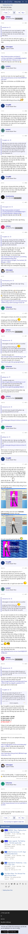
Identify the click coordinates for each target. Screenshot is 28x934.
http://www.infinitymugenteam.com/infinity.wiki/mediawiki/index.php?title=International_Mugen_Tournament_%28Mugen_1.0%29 (14, 259)
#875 (26, 464)
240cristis (7, 877)
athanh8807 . (8, 834)
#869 (26, 276)
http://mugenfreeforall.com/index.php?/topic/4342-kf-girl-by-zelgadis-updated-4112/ (14, 682)
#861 (26, 23)
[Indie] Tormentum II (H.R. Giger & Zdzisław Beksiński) (15, 853)
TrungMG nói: (5, 140)
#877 (26, 594)
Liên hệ (2, 919)
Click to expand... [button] (14, 703)
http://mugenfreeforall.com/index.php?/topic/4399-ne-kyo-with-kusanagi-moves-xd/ (14, 301)
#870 (26, 313)
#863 (26, 72)
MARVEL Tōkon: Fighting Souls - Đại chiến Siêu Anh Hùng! (16, 831)
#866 (26, 183)
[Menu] (2, 1)
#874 (26, 432)
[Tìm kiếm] (26, 1)
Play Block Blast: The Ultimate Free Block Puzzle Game (15, 874)
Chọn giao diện (6, 913)
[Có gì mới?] (23, 1)
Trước (5, 12)
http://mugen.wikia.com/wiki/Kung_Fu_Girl (13, 357)
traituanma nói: (6, 340)
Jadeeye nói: (5, 377)
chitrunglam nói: (6, 207)
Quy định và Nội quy (6, 922)
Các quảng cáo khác (15, 877)
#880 (26, 789)
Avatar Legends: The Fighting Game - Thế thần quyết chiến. (15, 842)
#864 (26, 111)
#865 (26, 135)
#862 (26, 53)
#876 (26, 568)
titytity (3, 9)
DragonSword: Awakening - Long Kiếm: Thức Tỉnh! (15, 863)
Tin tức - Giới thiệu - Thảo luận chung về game (15, 834)
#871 (26, 336)
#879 (26, 771)
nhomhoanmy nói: (7, 280)
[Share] (23, 23)
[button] (14, 915)
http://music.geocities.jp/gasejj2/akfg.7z (12, 362)
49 (19, 12)
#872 (26, 372)
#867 (26, 202)
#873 (26, 402)
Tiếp (23, 12)
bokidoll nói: (5, 27)
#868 (26, 232)
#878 (26, 664)
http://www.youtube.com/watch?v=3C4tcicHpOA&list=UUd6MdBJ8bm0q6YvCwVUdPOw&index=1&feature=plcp (14, 58)
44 (14, 12)
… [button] (11, 12)
